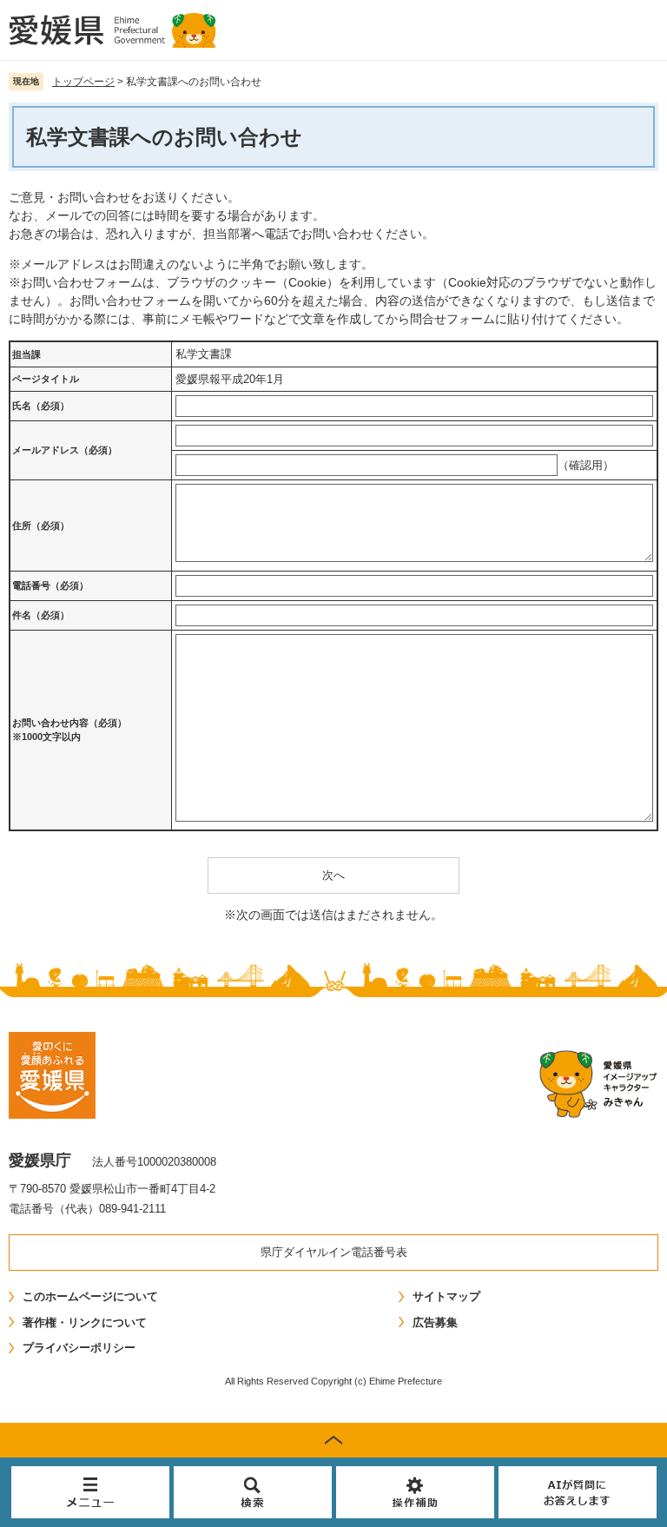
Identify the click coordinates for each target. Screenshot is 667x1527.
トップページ (83, 82)
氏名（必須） (40, 405)
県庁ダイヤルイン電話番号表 (334, 1252)
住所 (40, 525)
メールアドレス (64, 450)
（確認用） (586, 465)
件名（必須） (40, 615)
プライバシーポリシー (79, 1347)
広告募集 (435, 1322)
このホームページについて (90, 1296)
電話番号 (50, 585)
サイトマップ (446, 1296)
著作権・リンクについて (85, 1322)
